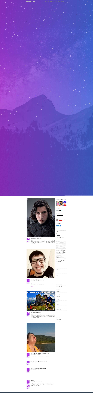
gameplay (64, 246)
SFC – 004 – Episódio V (59, 284)
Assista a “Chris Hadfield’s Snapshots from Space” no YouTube (39, 361)
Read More (32, 286)
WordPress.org (58, 272)
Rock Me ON (30, 1)
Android (57, 241)
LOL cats (61, 250)
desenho (64, 244)
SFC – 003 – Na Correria (59, 286)
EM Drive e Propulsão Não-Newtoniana (36, 279)
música (58, 252)
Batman (61, 241)
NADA (39, 369)
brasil (65, 241)
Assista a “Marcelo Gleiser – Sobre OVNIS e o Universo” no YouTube (40, 353)
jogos (58, 250)
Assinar (58, 235)
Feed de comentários (58, 319)
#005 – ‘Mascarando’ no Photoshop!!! (36, 312)
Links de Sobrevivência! (51, 1)
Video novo (62, 260)
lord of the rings (63, 250)
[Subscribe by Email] (58, 226)
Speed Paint (59, 257)
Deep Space (32, 375)
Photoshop (63, 252)
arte (59, 241)
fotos (59, 246)
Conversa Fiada (40, 280)
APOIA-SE (62, 1)
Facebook (64, 245)
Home (46, 1)
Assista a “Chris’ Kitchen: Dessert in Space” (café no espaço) (38, 368)
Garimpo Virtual (41, 354)
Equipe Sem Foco (58, 1)
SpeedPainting (58, 309)
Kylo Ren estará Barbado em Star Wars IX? (36, 238)
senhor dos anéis (60, 256)
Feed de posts (57, 269)
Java (57, 250)
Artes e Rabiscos (40, 376)
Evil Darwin (57, 296)
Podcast (57, 304)
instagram (64, 249)
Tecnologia (43, 280)
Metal (63, 251)
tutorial (58, 259)
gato (62, 247)
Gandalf (60, 247)
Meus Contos (57, 301)
